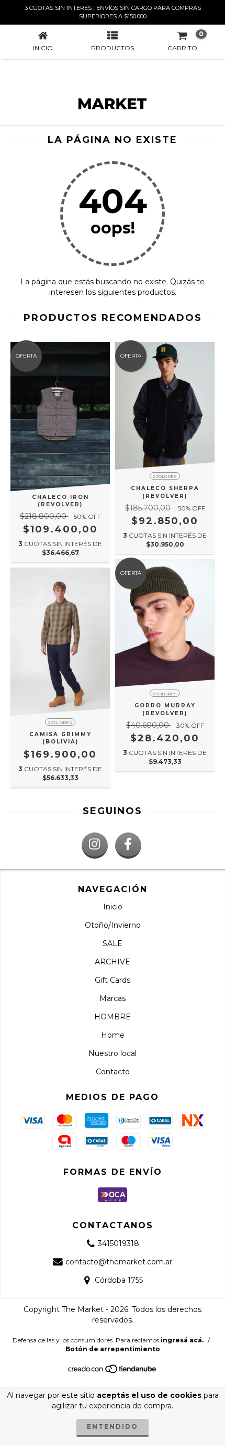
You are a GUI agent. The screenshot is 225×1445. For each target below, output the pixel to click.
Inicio (112, 907)
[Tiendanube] (113, 1372)
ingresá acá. (182, 1340)
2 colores (165, 476)
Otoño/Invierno (113, 925)
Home (113, 1035)
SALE (112, 943)
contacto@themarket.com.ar (118, 1261)
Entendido (112, 1426)
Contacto (113, 1071)
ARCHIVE (112, 961)
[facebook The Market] (128, 845)
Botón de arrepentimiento (112, 1349)
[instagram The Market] (95, 845)
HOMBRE (112, 1016)
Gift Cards (112, 980)
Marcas (112, 998)
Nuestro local (112, 1053)
